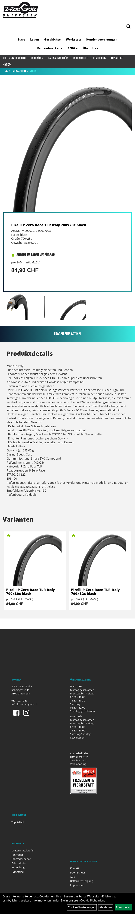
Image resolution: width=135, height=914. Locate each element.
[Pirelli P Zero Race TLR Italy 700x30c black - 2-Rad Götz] (35, 559)
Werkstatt (73, 39)
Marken (7, 64)
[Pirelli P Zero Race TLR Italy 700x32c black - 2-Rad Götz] (100, 559)
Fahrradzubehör (58, 58)
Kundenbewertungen (101, 39)
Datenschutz (77, 872)
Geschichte (52, 39)
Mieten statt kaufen (14, 58)
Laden (34, 39)
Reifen (33, 71)
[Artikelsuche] (128, 27)
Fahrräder (37, 58)
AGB (72, 876)
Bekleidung (99, 58)
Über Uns (89, 48)
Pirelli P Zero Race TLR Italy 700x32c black (95, 591)
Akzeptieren (123, 907)
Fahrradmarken (48, 48)
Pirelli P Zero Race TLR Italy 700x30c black (30, 591)
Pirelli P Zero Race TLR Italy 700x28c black (48, 225)
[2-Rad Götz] (20, 10)
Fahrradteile (80, 58)
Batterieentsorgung (81, 881)
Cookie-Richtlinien (92, 900)
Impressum (76, 885)
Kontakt (74, 868)
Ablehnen (105, 907)
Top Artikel (117, 58)
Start (21, 39)
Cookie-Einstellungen (82, 907)
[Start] (6, 71)
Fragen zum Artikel (67, 334)
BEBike (73, 48)
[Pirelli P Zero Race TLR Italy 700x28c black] (67, 148)
